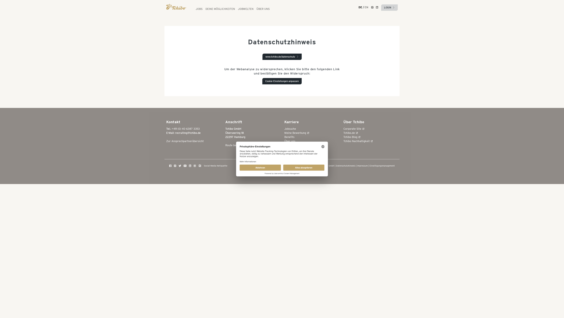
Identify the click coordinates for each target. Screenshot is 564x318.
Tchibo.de (349, 132)
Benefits (289, 137)
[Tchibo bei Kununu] (195, 166)
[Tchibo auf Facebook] (170, 166)
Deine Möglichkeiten (220, 8)
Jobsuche (290, 128)
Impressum (362, 166)
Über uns (263, 8)
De (360, 7)
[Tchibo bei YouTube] (185, 166)
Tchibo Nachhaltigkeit (356, 141)
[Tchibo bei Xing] (200, 165)
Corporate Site (352, 128)
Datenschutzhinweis (345, 166)
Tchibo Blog (350, 137)
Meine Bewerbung (295, 132)
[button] (389, 7)
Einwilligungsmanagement (382, 166)
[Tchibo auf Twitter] (180, 166)
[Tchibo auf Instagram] (175, 166)
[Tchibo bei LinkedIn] (190, 166)
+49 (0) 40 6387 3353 (186, 128)
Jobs (199, 8)
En (366, 7)
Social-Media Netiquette (215, 166)
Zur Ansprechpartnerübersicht (185, 141)
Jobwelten (246, 8)
